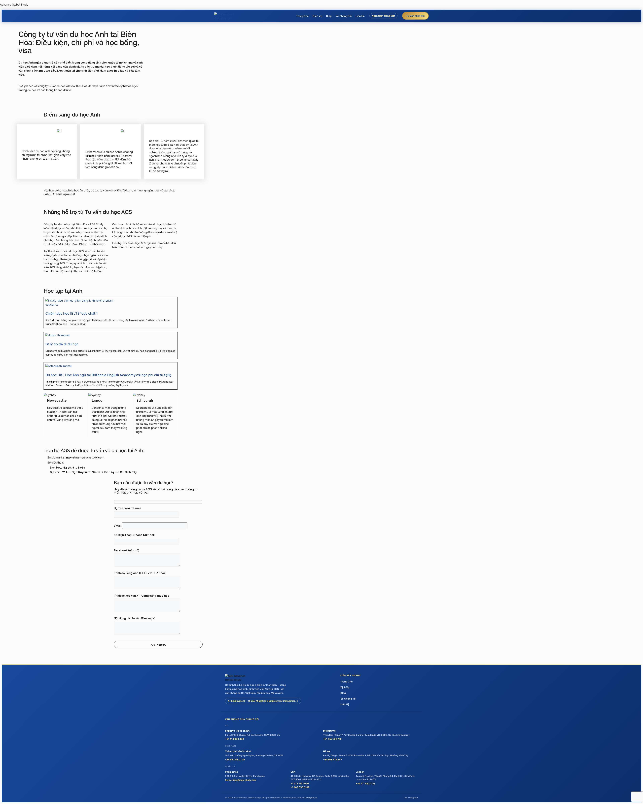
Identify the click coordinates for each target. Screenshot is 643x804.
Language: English (383, 23)
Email (118, 525)
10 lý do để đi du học (62, 344)
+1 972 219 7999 (300, 783)
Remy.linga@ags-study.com (240, 780)
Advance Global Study (14, 4)
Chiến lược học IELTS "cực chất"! (71, 313)
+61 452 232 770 (332, 739)
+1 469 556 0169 (300, 787)
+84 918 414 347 (332, 759)
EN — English (411, 797)
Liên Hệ (360, 16)
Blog (329, 16)
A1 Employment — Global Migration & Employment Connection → (263, 701)
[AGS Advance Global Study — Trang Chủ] (226, 15)
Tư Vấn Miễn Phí (415, 15)
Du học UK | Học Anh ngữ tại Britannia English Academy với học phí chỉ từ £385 (108, 375)
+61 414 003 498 (234, 739)
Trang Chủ (302, 16)
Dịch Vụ (317, 16)
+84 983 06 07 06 (235, 759)
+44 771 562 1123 (365, 783)
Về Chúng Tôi (344, 16)
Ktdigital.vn (311, 797)
